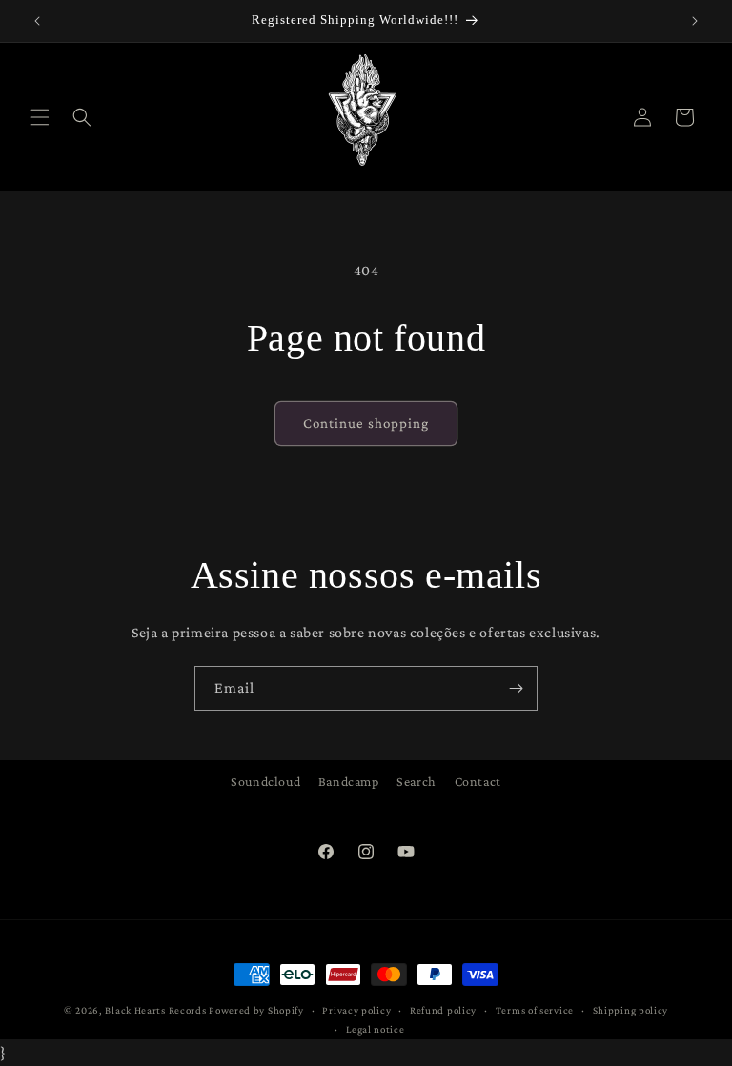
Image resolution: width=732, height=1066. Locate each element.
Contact (478, 781)
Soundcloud (265, 781)
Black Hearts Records (155, 1010)
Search (416, 781)
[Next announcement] (695, 21)
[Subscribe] (516, 688)
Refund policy (443, 1010)
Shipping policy (631, 1010)
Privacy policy (356, 1010)
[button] (40, 117)
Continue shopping (366, 423)
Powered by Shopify (256, 1010)
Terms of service (535, 1010)
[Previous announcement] (37, 21)
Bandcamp (348, 781)
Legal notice (375, 1029)
